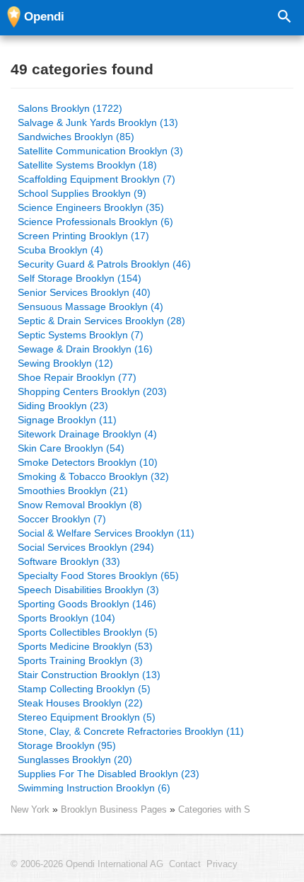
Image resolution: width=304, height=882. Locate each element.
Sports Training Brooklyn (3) (80, 660)
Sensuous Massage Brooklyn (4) (90, 306)
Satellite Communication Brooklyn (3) (100, 150)
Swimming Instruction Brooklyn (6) (94, 788)
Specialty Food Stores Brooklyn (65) (98, 575)
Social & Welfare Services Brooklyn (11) (106, 533)
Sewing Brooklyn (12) (65, 363)
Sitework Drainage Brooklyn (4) (87, 434)
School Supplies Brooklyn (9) (82, 193)
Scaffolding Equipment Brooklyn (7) (96, 179)
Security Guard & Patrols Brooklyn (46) (104, 264)
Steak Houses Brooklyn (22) (80, 703)
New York (30, 809)
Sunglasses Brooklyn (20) (75, 759)
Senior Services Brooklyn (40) (84, 292)
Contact (185, 864)
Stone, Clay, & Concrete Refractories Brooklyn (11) (131, 731)
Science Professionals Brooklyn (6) (95, 221)
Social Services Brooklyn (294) (86, 547)
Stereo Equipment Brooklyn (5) (87, 717)
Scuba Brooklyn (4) (60, 250)
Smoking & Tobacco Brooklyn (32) (93, 476)
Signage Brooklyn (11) (67, 419)
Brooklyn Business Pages (115, 809)
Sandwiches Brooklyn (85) (76, 136)
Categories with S (214, 809)
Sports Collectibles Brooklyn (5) (88, 632)
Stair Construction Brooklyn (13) (89, 674)
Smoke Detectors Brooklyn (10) (88, 462)
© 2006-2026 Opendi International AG (87, 864)
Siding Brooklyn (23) (63, 405)
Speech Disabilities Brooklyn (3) (88, 589)
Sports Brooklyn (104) (66, 618)
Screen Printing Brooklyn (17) (83, 235)
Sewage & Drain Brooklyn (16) (85, 349)
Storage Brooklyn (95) (67, 745)
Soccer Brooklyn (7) (62, 519)
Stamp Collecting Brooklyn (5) (84, 688)
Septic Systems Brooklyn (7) (81, 334)
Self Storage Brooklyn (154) (79, 278)
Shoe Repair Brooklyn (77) (77, 377)
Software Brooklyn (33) (69, 561)
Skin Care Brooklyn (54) (71, 448)
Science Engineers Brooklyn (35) (91, 207)
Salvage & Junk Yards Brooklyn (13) (98, 122)
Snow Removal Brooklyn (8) (80, 504)
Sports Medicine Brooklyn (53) (85, 646)
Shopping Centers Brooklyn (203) (92, 391)
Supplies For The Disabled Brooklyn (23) (108, 773)
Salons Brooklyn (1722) (70, 108)
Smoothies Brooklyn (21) (73, 490)
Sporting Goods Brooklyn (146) (87, 603)
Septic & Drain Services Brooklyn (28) (101, 320)
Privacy (222, 864)
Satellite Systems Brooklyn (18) (87, 165)
